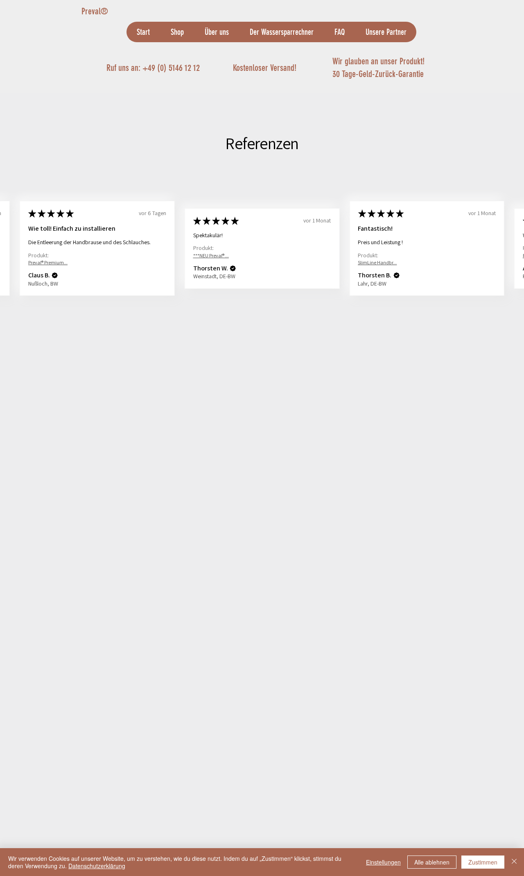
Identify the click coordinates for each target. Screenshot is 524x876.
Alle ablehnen (431, 862)
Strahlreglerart (319, 220)
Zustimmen (482, 862)
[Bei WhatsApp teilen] (335, 351)
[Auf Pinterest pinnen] (320, 351)
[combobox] (371, 236)
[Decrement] (305, 269)
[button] (55, 677)
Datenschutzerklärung (96, 866)
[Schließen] (514, 862)
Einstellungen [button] (383, 862)
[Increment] (330, 269)
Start (86, 122)
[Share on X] (351, 351)
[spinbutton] (317, 269)
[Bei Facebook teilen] (304, 351)
